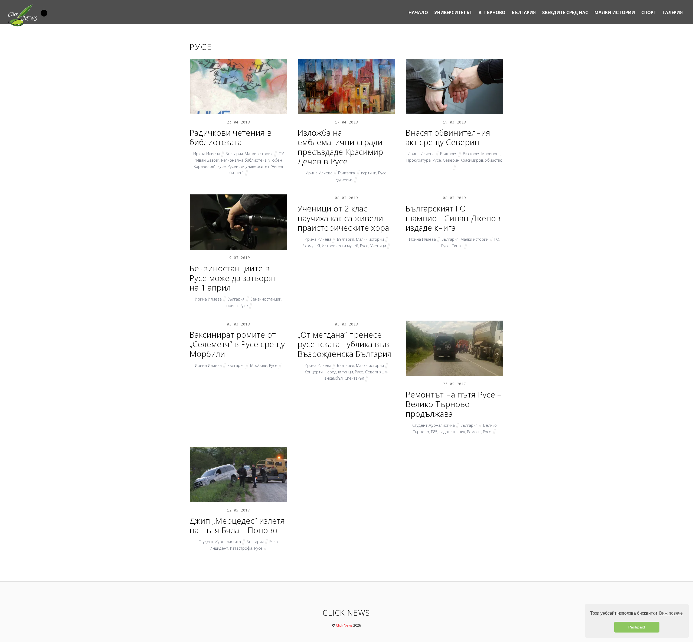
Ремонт (474, 431)
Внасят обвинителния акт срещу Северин (448, 137)
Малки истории (614, 12)
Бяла (273, 541)
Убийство (493, 160)
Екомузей (311, 245)
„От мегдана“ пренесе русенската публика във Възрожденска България (345, 344)
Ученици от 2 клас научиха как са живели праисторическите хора (343, 218)
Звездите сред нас (565, 12)
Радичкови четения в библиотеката (230, 137)
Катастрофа (241, 548)
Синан (457, 245)
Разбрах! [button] (636, 627)
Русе (221, 166)
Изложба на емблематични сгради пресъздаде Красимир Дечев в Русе (340, 147)
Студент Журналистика (433, 425)
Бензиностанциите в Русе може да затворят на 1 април (233, 278)
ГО (496, 239)
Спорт (648, 12)
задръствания (452, 431)
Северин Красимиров (463, 160)
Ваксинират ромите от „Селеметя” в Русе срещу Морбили (237, 344)
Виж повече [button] (671, 613)
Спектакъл (354, 378)
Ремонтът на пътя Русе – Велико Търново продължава (453, 404)
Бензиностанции (265, 299)
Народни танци (339, 371)
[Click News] (22, 25)
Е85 (434, 431)
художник (344, 179)
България (524, 12)
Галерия (673, 12)
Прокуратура (418, 160)
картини (368, 172)
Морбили (258, 365)
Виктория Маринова (482, 153)
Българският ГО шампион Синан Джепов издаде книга (453, 218)
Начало (418, 12)
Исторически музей (340, 245)
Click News (344, 625)
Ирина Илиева (206, 153)
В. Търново (492, 12)
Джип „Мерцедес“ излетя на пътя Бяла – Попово (237, 525)
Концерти (314, 371)
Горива (231, 305)
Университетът (453, 12)
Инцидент (219, 548)
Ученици (378, 245)
